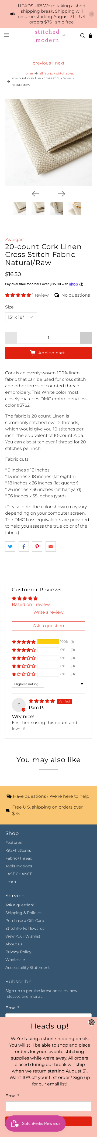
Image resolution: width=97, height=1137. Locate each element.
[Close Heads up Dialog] (91, 1022)
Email (12, 1095)
